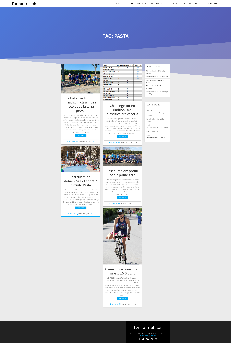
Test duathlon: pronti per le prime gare (122, 173)
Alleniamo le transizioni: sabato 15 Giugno (122, 271)
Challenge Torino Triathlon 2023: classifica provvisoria (122, 109)
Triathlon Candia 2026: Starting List (157, 77)
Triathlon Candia (191, 4)
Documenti (211, 4)
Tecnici (173, 4)
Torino (26, 4)
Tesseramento (138, 4)
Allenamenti (157, 4)
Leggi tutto (81, 135)
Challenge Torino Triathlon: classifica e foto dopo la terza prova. (80, 104)
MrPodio (72, 142)
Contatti (121, 4)
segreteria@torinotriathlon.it (156, 137)
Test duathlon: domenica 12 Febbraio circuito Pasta (80, 181)
